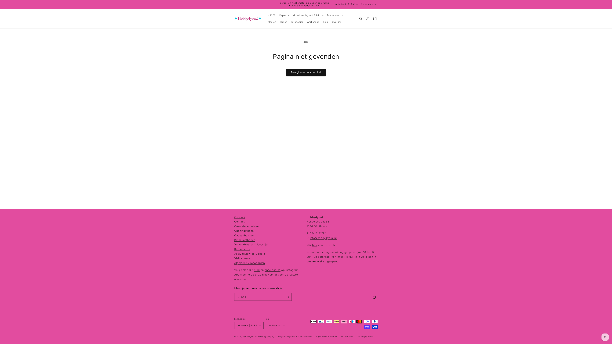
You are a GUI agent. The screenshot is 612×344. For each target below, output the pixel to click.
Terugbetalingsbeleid (287, 336)
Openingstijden (244, 230)
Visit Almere (242, 258)
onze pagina (272, 270)
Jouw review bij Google (249, 253)
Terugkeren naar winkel (306, 72)
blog (257, 270)
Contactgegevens (365, 336)
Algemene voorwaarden (249, 263)
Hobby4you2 (249, 337)
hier (314, 245)
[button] (284, 15)
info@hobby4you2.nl (323, 238)
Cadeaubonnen (244, 235)
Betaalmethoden (244, 240)
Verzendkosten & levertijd (251, 244)
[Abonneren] (287, 297)
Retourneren (242, 249)
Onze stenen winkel (246, 226)
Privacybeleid (306, 336)
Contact (239, 221)
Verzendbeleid (347, 336)
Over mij (239, 217)
